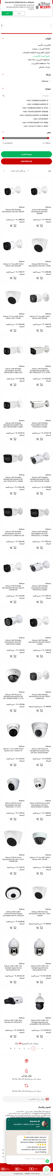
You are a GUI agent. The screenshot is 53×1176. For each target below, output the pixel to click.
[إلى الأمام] (15, 1048)
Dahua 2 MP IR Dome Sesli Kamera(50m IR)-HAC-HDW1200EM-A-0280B (40, 805)
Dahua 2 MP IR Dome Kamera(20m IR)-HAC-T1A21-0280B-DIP (13, 859)
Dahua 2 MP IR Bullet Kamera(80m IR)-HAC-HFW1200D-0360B (39, 425)
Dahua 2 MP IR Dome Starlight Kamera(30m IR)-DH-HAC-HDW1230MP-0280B (40, 751)
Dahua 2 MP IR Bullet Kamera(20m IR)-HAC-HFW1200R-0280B (13, 642)
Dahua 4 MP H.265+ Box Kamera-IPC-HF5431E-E (13, 1021)
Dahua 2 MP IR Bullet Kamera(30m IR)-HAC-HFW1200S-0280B (39, 588)
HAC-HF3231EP (40, 119)
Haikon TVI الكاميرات (40, 63)
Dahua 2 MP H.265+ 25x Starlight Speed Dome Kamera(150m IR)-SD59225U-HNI (40, 1022)
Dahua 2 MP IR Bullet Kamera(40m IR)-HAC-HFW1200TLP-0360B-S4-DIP (13, 533)
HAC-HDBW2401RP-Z (37, 104)
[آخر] (10, 1048)
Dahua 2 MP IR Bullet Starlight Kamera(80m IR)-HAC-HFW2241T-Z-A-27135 (39, 370)
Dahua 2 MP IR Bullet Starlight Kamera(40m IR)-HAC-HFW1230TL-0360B (13, 479)
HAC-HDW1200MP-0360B (35, 111)
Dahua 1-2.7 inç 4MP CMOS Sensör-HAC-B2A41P (13, 265)
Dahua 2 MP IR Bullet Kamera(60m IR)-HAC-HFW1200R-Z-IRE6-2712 (13, 370)
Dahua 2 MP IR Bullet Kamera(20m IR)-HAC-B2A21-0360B (40, 642)
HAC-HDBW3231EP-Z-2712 (35, 108)
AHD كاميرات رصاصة (41, 49)
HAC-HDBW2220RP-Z (37, 100)
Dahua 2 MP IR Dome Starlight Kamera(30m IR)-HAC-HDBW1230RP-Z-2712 (13, 696)
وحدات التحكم (44, 67)
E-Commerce (34, 1174)
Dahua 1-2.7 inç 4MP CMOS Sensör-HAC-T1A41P (13, 317)
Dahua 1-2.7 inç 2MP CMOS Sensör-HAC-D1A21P (40, 858)
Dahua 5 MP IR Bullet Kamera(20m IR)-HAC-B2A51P (39, 211)
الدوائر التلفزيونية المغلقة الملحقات (36, 52)
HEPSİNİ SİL (26, 161)
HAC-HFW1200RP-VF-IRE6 (35, 122)
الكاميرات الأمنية (44, 45)
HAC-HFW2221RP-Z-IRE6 (36, 126)
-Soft (26, 1174)
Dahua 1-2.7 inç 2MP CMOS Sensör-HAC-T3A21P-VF (13, 750)
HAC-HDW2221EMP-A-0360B (34, 115)
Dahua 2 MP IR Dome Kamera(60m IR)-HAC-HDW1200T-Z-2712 (13, 805)
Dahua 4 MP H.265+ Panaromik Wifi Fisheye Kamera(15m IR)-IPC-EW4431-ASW (13, 914)
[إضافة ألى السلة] (41, 226)
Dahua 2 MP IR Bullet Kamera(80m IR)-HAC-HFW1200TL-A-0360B (39, 533)
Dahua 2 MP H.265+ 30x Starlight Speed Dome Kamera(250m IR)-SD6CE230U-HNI (13, 968)
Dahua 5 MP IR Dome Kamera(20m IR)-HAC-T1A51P (40, 265)
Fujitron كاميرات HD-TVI (39, 60)
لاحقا (19, 13)
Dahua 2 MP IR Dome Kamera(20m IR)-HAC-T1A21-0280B (40, 913)
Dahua (45, 81)
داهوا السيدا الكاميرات (41, 56)
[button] (8, 1120)
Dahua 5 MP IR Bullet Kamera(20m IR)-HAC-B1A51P (13, 211)
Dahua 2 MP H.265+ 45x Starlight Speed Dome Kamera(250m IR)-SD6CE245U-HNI (40, 968)
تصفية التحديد (26, 154)
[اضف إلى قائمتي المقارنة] (37, 226)
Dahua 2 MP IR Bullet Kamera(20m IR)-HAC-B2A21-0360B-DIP (13, 588)
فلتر (49, 171)
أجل (7, 13)
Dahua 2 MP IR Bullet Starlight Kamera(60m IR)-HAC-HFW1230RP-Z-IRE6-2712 (13, 425)
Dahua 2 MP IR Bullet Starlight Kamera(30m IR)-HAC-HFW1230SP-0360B (40, 479)
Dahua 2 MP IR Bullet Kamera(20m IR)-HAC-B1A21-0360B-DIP (40, 696)
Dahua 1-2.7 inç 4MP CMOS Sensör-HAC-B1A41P (40, 317)
